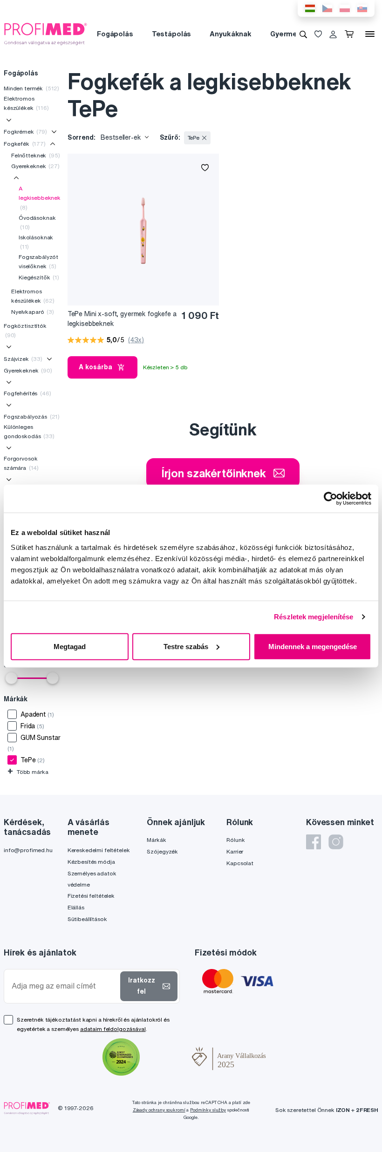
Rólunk (235, 840)
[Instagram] (335, 841)
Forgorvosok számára (21, 463)
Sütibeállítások (87, 919)
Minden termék (31, 88)
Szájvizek (23, 359)
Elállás (76, 907)
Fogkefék (25, 144)
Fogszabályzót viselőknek (38, 261)
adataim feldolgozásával (113, 1029)
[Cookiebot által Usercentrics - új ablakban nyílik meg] (330, 499)
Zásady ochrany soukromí (159, 1110)
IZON (343, 1110)
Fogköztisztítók (25, 330)
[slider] (11, 678)
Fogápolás (115, 33)
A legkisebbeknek (40, 197)
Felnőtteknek (35, 155)
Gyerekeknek (35, 166)
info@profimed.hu (28, 850)
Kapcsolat (239, 863)
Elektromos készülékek (26, 103)
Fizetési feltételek (91, 896)
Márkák (156, 840)
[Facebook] (313, 841)
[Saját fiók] (333, 34)
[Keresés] (303, 34)
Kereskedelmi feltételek (99, 850)
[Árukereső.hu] (165, 1058)
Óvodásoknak (37, 222)
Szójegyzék (162, 851)
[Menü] (369, 34)
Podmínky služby (208, 1110)
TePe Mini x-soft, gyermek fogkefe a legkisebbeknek (122, 319)
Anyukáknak (231, 33)
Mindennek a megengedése (312, 646)
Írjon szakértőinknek (213, 473)
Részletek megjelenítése (313, 617)
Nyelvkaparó (32, 312)
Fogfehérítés (27, 393)
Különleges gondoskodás (29, 431)
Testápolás (171, 33)
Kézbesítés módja (91, 862)
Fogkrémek (25, 132)
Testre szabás (186, 646)
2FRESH (367, 1110)
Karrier (234, 851)
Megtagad (70, 646)
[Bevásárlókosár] (351, 34)
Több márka (27, 772)
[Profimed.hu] (46, 33)
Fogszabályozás (32, 416)
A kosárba (95, 367)
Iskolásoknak (36, 242)
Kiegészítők (39, 277)
